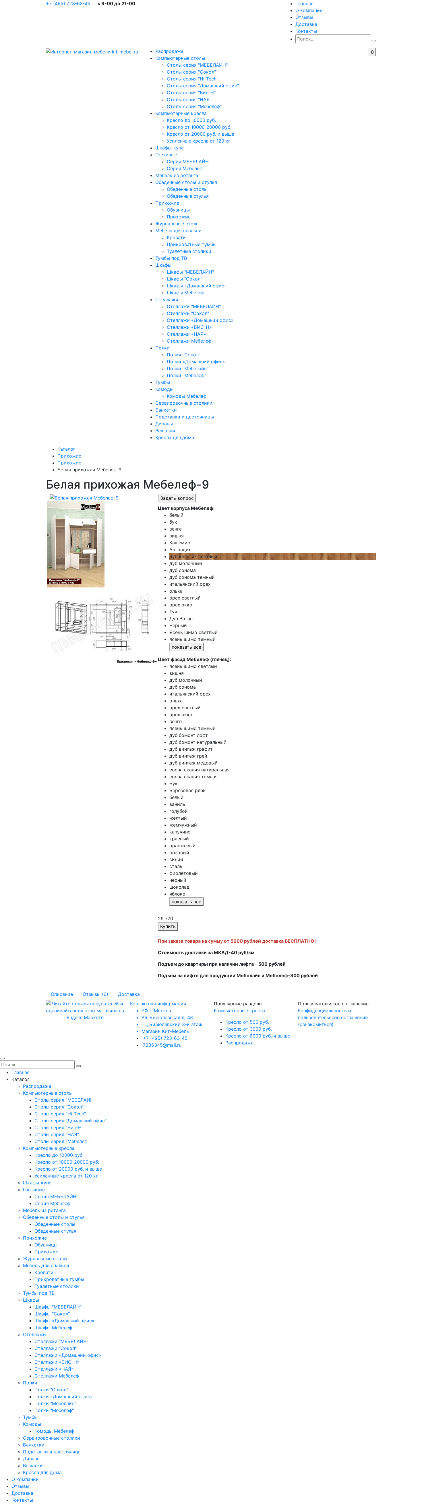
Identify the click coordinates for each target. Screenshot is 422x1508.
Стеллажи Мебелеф (189, 341)
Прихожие (167, 203)
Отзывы (304, 17)
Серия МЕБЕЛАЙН (188, 161)
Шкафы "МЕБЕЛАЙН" (190, 272)
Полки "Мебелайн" (187, 368)
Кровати (176, 237)
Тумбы (162, 382)
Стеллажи (166, 299)
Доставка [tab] (129, 994)
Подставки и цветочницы (184, 417)
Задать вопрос (177, 498)
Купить (168, 926)
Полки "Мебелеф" (186, 375)
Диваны (164, 424)
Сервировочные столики (183, 403)
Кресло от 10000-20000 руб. (199, 127)
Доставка (306, 24)
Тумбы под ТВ (171, 258)
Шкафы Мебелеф (185, 292)
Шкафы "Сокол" (184, 279)
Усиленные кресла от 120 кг (198, 141)
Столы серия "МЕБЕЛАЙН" (197, 65)
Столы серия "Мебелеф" (194, 106)
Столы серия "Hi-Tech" (192, 79)
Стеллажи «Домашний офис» (200, 320)
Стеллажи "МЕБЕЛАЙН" (194, 306)
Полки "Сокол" (183, 355)
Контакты (306, 31)
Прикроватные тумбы (191, 244)
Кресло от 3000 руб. (248, 1029)
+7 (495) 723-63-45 (69, 3)
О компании (309, 10)
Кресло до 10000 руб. (191, 120)
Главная (304, 3)
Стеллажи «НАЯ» (186, 334)
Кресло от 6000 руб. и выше (257, 1036)
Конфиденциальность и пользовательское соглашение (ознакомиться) (333, 1017)
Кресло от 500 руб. (247, 1022)
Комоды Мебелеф (186, 396)
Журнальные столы (177, 223)
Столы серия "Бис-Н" (191, 92)
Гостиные (166, 154)
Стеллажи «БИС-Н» (189, 327)
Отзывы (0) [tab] (95, 994)
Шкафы (163, 265)
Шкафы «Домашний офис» (197, 286)
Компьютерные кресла (181, 113)
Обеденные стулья (188, 196)
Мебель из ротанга (176, 175)
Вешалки (165, 430)
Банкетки (166, 410)
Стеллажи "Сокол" (188, 313)
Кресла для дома (174, 437)
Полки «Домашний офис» (196, 361)
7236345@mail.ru (162, 1045)
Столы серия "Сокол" (191, 72)
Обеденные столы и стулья (186, 182)
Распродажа (169, 51)
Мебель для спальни (178, 230)
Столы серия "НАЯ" (189, 99)
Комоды (164, 389)
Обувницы (178, 210)
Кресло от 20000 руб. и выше (200, 134)
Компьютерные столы (180, 58)
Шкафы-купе (169, 148)
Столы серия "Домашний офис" (203, 86)
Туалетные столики (189, 251)
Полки (162, 348)
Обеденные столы (187, 189)
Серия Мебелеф (185, 168)
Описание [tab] (62, 994)
